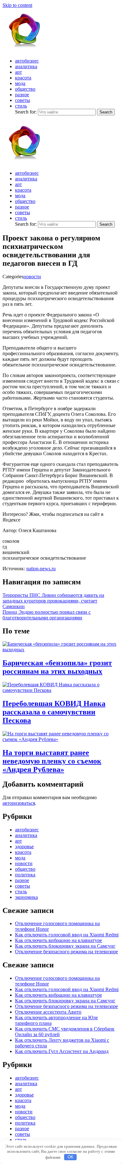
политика (25, 874)
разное (22, 94)
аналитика (26, 66)
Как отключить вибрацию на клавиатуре (58, 940)
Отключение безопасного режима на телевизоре (66, 951)
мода (20, 83)
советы (22, 100)
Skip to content (17, 5)
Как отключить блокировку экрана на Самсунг (65, 946)
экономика (26, 897)
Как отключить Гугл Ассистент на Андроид (62, 1051)
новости (32, 276)
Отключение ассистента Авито (48, 1012)
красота (23, 77)
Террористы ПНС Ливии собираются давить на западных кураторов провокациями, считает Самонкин (53, 600)
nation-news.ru (41, 568)
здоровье (24, 846)
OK (71, 1157)
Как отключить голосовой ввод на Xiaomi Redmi (67, 934)
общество (25, 89)
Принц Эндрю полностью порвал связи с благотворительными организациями (47, 614)
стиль (21, 105)
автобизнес (27, 60)
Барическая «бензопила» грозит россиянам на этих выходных (57, 667)
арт (18, 72)
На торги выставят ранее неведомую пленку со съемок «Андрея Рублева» (52, 760)
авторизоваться (19, 803)
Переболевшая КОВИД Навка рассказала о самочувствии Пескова (54, 711)
